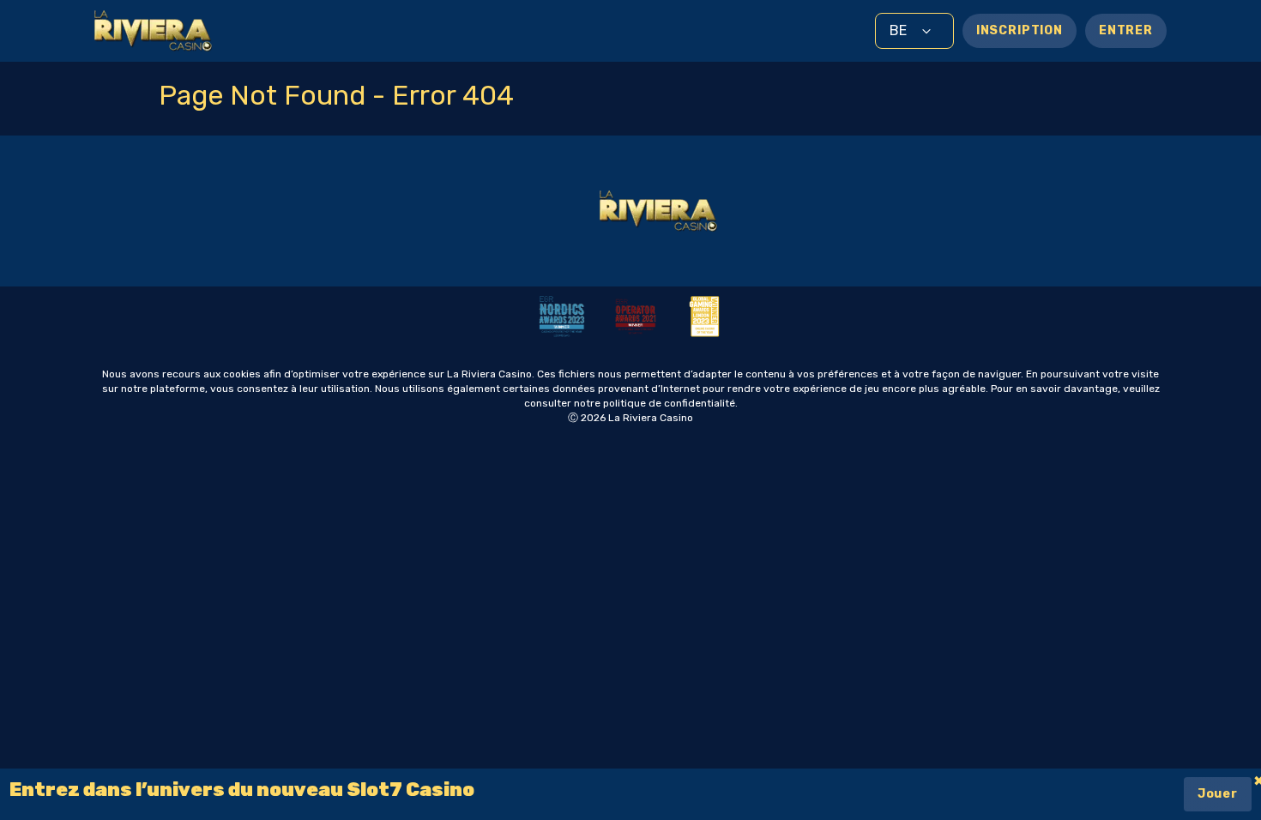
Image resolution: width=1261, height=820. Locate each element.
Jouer (1218, 794)
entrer (1126, 30)
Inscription (1019, 30)
